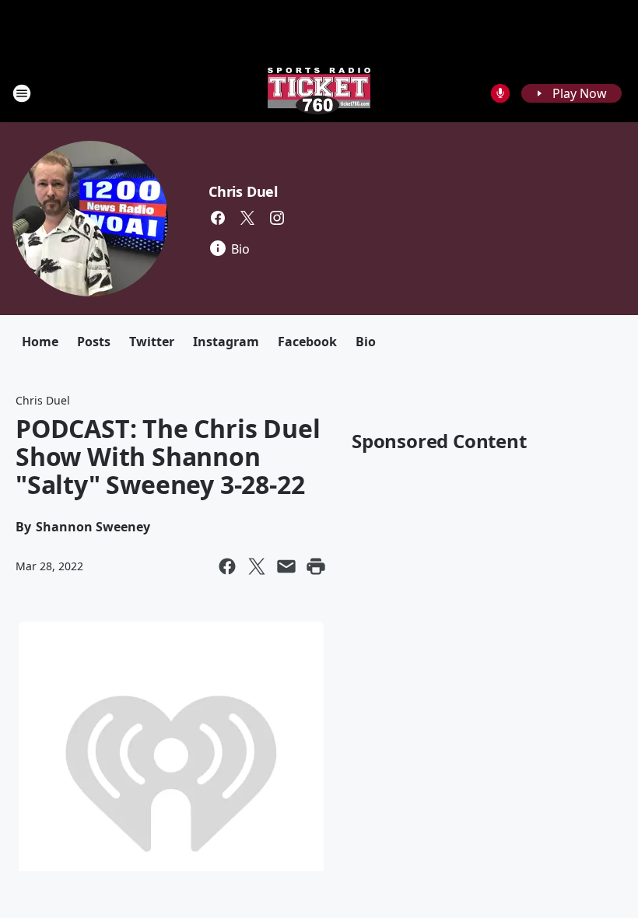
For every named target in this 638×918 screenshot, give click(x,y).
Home (40, 341)
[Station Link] (319, 93)
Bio (366, 341)
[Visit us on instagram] (277, 217)
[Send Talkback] (500, 93)
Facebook (307, 341)
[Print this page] (316, 566)
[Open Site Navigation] (21, 93)
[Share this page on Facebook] (227, 566)
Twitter (151, 341)
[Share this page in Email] (286, 566)
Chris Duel (243, 191)
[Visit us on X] (247, 217)
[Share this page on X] (257, 566)
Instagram (226, 341)
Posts (93, 341)
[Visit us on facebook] (218, 217)
